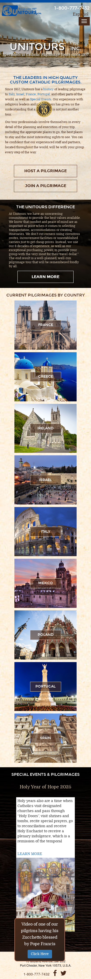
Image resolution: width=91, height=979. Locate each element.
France (31, 94)
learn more (45, 276)
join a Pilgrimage (45, 185)
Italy (12, 94)
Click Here (40, 954)
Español (80, 14)
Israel (20, 94)
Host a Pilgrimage (45, 170)
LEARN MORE (29, 854)
